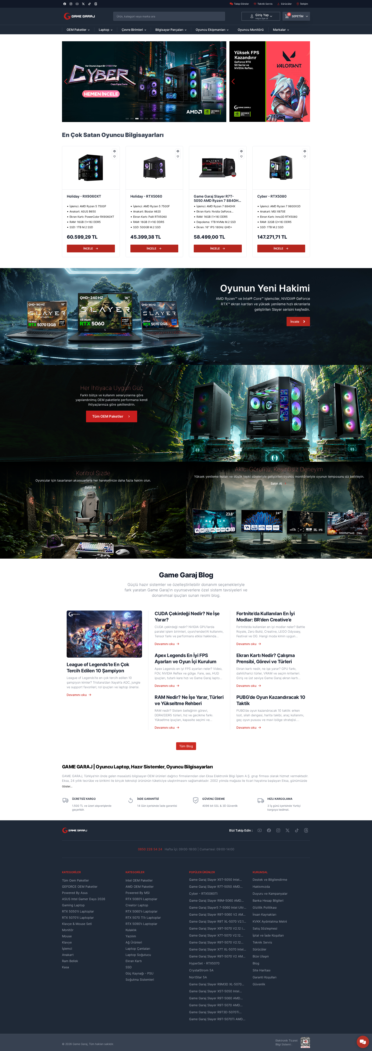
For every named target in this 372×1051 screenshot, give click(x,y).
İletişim (304, 3)
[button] (222, 81)
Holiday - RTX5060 (83, 196)
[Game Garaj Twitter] (287, 830)
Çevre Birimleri (132, 30)
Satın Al (90, 487)
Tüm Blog (186, 746)
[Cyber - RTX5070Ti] (281, 168)
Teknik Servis (264, 3)
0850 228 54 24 (150, 849)
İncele (294, 321)
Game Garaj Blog (186, 575)
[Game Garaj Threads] (306, 830)
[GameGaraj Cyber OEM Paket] (144, 81)
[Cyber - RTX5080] (217, 168)
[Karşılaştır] (114, 151)
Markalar (279, 30)
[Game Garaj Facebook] (269, 830)
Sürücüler (286, 3)
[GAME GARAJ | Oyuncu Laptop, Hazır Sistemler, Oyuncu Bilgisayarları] (79, 16)
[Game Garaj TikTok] (297, 830)
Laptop (104, 30)
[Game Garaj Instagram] (278, 830)
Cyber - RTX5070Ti (273, 196)
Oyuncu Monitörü (251, 30)
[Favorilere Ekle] (114, 156)
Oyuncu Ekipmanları (210, 30)
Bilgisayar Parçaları (169, 30)
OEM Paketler (76, 30)
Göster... (67, 786)
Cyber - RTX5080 (208, 196)
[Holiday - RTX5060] (91, 168)
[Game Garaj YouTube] (260, 830)
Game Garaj (80, 1044)
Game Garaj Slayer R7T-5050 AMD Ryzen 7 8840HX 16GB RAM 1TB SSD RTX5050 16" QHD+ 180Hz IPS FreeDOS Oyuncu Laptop (154, 199)
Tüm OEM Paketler (107, 416)
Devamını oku (77, 695)
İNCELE (88, 248)
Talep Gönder (241, 3)
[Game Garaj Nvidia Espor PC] (269, 81)
